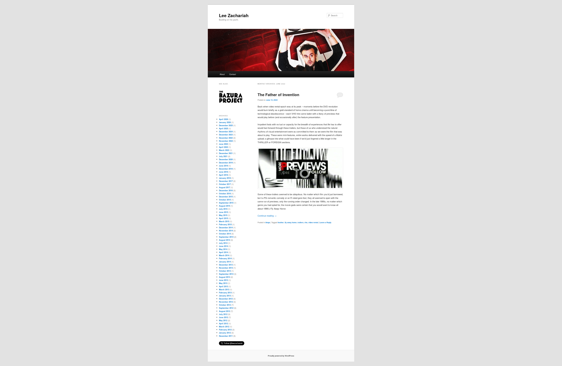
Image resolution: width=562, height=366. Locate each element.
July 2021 (223, 156)
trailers (301, 222)
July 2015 (223, 208)
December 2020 (226, 159)
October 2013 (225, 270)
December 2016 (226, 190)
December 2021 (226, 153)
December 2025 (226, 125)
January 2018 (225, 178)
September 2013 (226, 274)
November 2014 (226, 230)
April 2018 (223, 174)
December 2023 (226, 134)
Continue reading (267, 215)
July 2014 (223, 243)
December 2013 (226, 264)
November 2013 (226, 267)
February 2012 (225, 329)
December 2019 (226, 162)
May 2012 (223, 320)
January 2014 (225, 261)
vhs (305, 222)
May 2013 (223, 283)
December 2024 (226, 131)
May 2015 (223, 215)
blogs (267, 222)
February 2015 (225, 224)
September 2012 (226, 308)
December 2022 (226, 137)
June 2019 (223, 165)
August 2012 (224, 311)
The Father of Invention (278, 94)
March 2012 (224, 326)
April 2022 (223, 147)
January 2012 (225, 332)
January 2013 (225, 295)
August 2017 (224, 187)
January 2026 (225, 122)
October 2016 (225, 193)
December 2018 (226, 168)
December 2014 (226, 227)
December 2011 (226, 335)
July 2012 (223, 314)
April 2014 (223, 252)
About (222, 74)
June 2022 (223, 144)
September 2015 (226, 202)
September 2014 (226, 236)
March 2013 (224, 289)
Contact (232, 74)
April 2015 (223, 218)
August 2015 (224, 205)
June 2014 (223, 246)
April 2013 (223, 286)
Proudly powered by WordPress (281, 355)
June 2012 (223, 317)
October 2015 (225, 199)
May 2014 (223, 249)
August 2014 (224, 240)
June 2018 (223, 171)
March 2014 (224, 255)
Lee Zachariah (234, 15)
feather (281, 222)
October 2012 (225, 304)
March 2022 (224, 150)
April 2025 (223, 128)
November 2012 (226, 301)
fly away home (291, 222)
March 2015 (224, 221)
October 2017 (225, 184)
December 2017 (226, 181)
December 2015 (226, 196)
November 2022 (226, 140)
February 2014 (225, 258)
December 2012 (226, 298)
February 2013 (225, 292)
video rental (313, 222)
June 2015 (223, 212)
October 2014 (225, 233)
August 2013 (224, 277)
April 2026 (223, 119)
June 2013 (223, 280)
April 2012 (223, 323)
